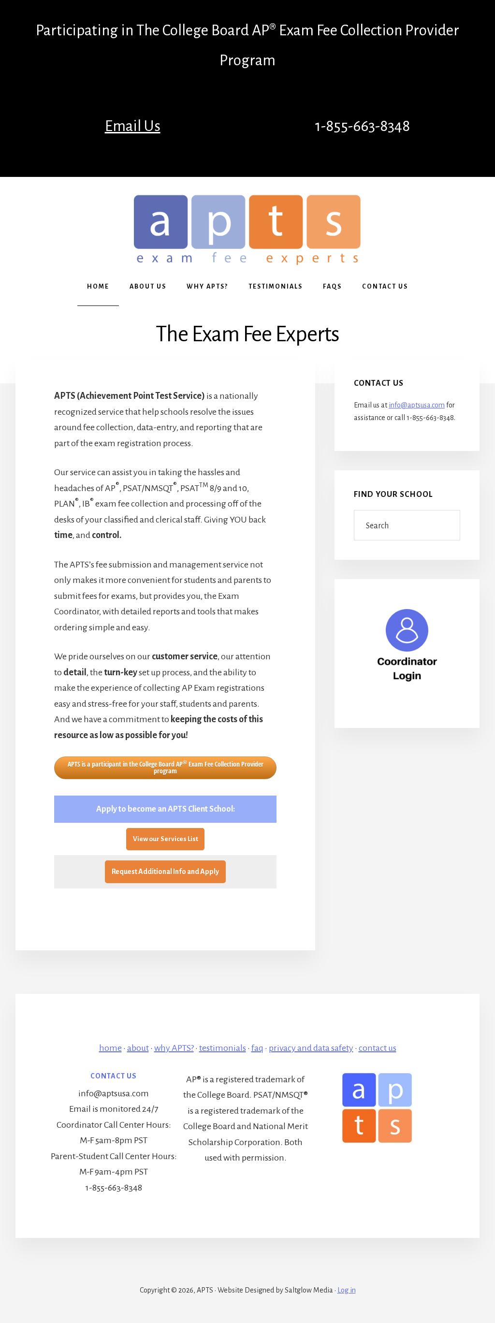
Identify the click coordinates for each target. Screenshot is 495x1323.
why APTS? (174, 1048)
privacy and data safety (311, 1048)
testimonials (222, 1048)
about (138, 1048)
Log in (346, 1290)
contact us (377, 1048)
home (110, 1048)
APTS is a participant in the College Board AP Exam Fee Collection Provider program (165, 767)
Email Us (132, 126)
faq (257, 1048)
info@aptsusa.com (417, 405)
